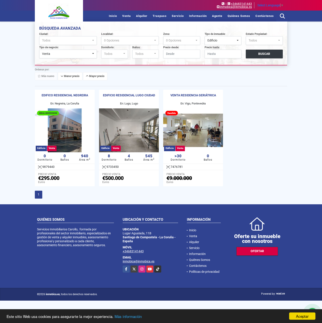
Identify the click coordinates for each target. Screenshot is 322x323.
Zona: (166, 34)
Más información (128, 316)
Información (198, 16)
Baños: (136, 47)
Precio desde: (171, 47)
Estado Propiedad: (256, 34)
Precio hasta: (212, 47)
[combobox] (68, 40)
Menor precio (71, 76)
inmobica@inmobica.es (138, 261)
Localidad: (107, 34)
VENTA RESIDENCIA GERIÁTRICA (193, 95)
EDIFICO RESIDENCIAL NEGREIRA (65, 95)
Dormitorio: (107, 47)
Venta (126, 16)
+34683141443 (241, 3)
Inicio (113, 16)
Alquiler (141, 16)
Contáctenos (264, 16)
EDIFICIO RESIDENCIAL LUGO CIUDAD (129, 95)
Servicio (178, 16)
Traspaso (159, 16)
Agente (217, 16)
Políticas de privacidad (204, 271)
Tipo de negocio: (49, 47)
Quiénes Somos (239, 16)
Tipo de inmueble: (215, 34)
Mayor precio (96, 76)
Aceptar (302, 316)
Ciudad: (43, 34)
